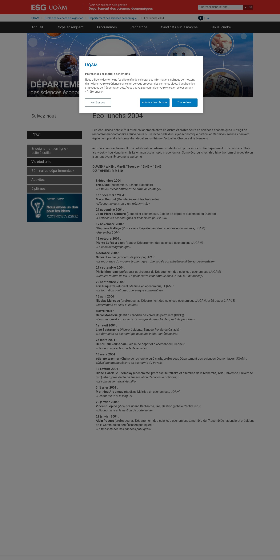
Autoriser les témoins (154, 102)
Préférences (98, 102)
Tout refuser (185, 102)
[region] (141, 84)
